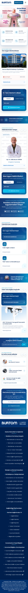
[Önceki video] (1, 278)
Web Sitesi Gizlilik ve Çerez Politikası (14, 564)
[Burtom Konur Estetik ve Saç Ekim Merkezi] (14, 61)
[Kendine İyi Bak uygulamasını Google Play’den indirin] (14, 211)
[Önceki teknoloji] (22, 289)
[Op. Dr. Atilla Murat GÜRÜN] (14, 145)
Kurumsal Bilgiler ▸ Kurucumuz (14, 550)
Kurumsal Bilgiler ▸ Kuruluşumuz (14, 547)
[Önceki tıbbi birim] (22, 224)
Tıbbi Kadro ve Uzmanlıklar (14, 443)
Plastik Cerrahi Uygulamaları (14, 488)
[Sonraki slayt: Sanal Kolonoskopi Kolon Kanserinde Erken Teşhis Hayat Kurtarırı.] (26, 16)
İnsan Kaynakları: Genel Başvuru (14, 463)
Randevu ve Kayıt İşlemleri (14, 460)
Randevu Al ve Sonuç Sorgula (14, 436)
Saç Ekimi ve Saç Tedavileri (14, 491)
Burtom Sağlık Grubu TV (14, 512)
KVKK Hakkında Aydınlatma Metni (15, 554)
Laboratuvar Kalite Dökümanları (14, 571)
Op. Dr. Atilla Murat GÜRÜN (14, 159)
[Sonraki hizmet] (26, 120)
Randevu (4, 206)
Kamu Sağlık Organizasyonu (14, 456)
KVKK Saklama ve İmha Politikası (14, 557)
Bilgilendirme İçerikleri (14, 536)
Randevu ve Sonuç (18, 2)
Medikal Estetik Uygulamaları (14, 484)
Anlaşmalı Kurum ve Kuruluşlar (14, 453)
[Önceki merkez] (22, 51)
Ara (24, 344)
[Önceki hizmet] (1, 120)
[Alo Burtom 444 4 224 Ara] (14, 423)
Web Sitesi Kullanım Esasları (14, 568)
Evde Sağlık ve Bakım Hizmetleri (14, 481)
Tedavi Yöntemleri (15, 526)
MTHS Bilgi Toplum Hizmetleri (14, 574)
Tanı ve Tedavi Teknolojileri (14, 450)
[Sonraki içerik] (25, 354)
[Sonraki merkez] (25, 51)
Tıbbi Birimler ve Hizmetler (15, 446)
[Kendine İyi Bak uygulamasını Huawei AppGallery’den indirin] (21, 211)
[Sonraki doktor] (25, 129)
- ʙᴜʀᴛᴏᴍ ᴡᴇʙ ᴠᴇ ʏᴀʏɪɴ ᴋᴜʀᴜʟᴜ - (14, 590)
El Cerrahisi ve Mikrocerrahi (14, 495)
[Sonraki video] (26, 278)
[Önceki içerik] (22, 354)
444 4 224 (15, 397)
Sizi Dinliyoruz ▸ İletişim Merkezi (14, 474)
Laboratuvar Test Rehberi (15, 498)
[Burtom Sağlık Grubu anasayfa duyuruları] (14, 16)
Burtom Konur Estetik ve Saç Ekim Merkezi (12, 70)
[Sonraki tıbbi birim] (25, 224)
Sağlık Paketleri (15, 519)
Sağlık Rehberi (14, 516)
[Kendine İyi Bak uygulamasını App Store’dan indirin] (7, 211)
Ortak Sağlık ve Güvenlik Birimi (15, 501)
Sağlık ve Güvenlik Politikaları (14, 561)
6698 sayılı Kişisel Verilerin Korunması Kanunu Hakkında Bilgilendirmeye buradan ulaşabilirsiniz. (14, 587)
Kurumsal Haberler (15, 533)
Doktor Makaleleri (14, 529)
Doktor (4, 342)
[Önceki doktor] (22, 129)
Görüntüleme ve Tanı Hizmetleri (14, 478)
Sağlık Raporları (14, 523)
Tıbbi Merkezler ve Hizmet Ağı (15, 439)
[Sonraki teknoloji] (25, 289)
